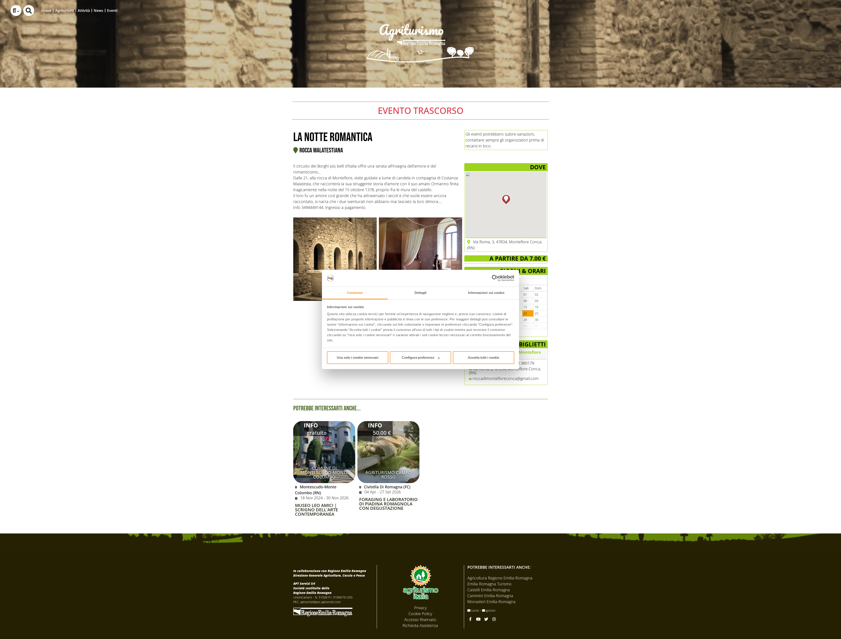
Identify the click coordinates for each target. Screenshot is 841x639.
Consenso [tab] (355, 293)
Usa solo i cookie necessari (357, 357)
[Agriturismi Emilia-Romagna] (805, 10)
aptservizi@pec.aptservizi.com (320, 602)
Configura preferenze (418, 357)
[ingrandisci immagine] (335, 259)
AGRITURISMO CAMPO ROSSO (388, 475)
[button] (16, 10)
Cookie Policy (420, 613)
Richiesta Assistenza (420, 625)
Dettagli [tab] (421, 293)
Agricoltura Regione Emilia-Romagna (499, 578)
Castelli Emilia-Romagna (488, 589)
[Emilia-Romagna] (322, 611)
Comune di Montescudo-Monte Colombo (324, 472)
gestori (490, 610)
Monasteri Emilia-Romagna (491, 601)
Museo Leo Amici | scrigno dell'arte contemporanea (316, 509)
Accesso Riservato (420, 619)
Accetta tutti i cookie (483, 357)
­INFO (311, 425)
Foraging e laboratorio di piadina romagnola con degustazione (388, 503)
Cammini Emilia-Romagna (490, 595)
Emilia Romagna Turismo (489, 583)
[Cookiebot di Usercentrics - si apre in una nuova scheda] (495, 278)
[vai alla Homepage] (420, 37)
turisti (475, 610)
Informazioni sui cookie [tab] (486, 293)
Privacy (420, 607)
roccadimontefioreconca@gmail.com (506, 378)
